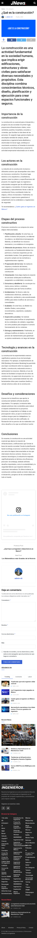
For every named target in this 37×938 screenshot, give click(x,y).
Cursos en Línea (4, 869)
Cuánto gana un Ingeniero (5, 862)
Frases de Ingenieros (17, 823)
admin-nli (9, 17)
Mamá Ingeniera (17, 892)
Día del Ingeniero (4, 887)
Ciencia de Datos (4, 844)
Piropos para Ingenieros (29, 853)
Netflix (27, 835)
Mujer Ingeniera (28, 826)
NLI (6, 931)
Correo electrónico (8, 634)
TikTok (27, 882)
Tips (26, 884)
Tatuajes (28, 873)
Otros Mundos (30, 843)
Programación (30, 857)
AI (2, 826)
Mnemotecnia (30, 823)
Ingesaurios (17, 886)
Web (2, 643)
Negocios (28, 832)
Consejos (4, 850)
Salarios (28, 862)
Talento (27, 870)
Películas (28, 845)
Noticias (28, 840)
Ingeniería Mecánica (17, 867)
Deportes (4, 881)
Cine (2, 848)
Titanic (27, 887)
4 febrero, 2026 (16, 770)
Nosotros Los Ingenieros (8, 933)
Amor (3, 828)
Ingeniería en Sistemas (18, 853)
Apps (3, 831)
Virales (27, 895)
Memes (27, 818)
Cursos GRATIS (3, 873)
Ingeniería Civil (18, 840)
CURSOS (4, 865)
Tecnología (29, 875)
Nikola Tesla (29, 837)
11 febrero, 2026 (8, 743)
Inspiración (17, 889)
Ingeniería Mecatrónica (18, 871)
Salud (27, 865)
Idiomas (16, 834)
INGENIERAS (18, 837)
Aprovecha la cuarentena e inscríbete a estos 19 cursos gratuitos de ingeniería (23, 709)
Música (27, 830)
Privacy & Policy (21, 927)
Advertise (11, 927)
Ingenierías (17, 879)
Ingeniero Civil (18, 881)
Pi (26, 850)
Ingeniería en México (18, 849)
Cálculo (4, 836)
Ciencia (3, 841)
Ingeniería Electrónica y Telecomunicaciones (20, 844)
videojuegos (29, 892)
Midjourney (29, 820)
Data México (5, 879)
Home (3, 9)
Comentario (6, 600)
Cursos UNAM (6, 876)
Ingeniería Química (17, 875)
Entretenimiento (6, 893)
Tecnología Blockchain (29, 878)
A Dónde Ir (4, 823)
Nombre (4, 625)
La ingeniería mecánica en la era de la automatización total (16, 740)
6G (2, 820)
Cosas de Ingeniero (4, 853)
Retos (27, 860)
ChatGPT (4, 838)
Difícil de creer (6, 891)
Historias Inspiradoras (18, 831)
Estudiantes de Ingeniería (18, 818)
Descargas (5, 884)
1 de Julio (4, 818)
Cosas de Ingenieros (5, 858)
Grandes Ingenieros (17, 827)
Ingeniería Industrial (17, 863)
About (3, 927)
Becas (3, 833)
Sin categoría (10, 9)
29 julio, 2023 (19, 17)
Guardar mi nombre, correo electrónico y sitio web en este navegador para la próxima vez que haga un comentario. (18, 654)
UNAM (27, 890)
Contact (31, 927)
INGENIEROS (18, 884)
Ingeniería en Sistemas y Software (18, 858)
